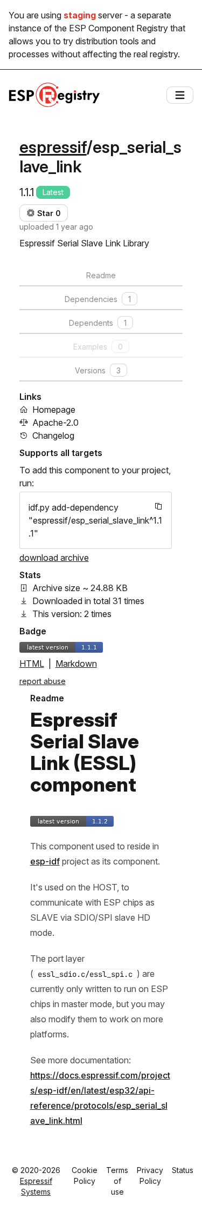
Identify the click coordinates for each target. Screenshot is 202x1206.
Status (182, 1170)
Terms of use (117, 1180)
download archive (54, 557)
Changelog (53, 435)
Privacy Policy (150, 1175)
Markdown (76, 663)
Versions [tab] (98, 370)
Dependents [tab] (98, 322)
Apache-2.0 (55, 422)
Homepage (53, 409)
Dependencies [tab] (98, 299)
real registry (156, 54)
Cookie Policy (84, 1175)
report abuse (42, 681)
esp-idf (45, 861)
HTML (31, 663)
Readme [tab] (101, 275)
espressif (53, 147)
